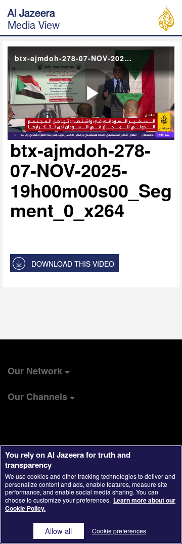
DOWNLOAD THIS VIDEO (72, 264)
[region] (91, 494)
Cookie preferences (119, 530)
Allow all (58, 530)
